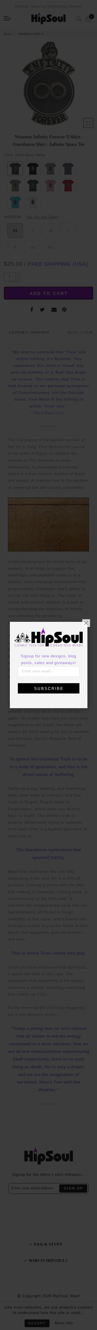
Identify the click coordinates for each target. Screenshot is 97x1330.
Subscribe (49, 688)
